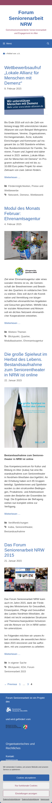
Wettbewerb (36, 194)
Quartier (25, 336)
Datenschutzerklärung (11, 799)
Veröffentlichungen (18, 522)
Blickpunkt (13, 336)
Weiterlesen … (12, 177)
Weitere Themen (17, 332)
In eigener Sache (17, 662)
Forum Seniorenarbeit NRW (26, 18)
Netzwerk (13, 194)
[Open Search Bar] (48, 43)
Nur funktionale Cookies (26, 785)
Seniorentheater (23, 527)
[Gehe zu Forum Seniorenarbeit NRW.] (4, 53)
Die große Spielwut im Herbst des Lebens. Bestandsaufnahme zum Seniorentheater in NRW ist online (25, 364)
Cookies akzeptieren (26, 777)
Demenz (24, 194)
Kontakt (10, 756)
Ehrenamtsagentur (33, 340)
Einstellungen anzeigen (26, 793)
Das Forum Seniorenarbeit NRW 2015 (24, 549)
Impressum (45, 799)
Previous (10, 684)
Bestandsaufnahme (14, 531)
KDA (23, 667)
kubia (11, 527)
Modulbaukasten (13, 340)
